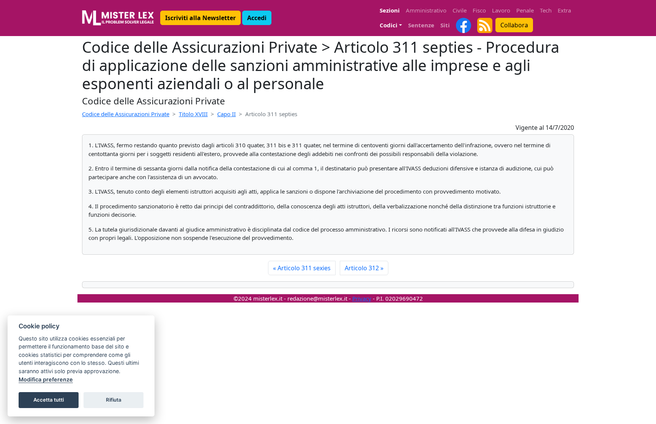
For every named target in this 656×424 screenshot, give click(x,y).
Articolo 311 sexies (302, 268)
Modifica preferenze (46, 379)
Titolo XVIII (193, 114)
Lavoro (501, 10)
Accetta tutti (48, 400)
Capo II (226, 114)
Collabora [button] (514, 25)
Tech (546, 10)
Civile (460, 10)
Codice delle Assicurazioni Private (125, 114)
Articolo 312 (364, 268)
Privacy (361, 298)
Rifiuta (113, 400)
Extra (564, 10)
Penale (525, 10)
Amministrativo (426, 10)
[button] (200, 18)
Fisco (479, 10)
